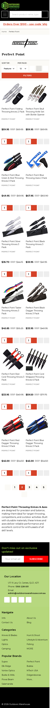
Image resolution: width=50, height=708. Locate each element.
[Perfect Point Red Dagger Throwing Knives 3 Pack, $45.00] (12, 436)
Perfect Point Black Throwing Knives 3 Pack (34, 251)
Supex (5, 677)
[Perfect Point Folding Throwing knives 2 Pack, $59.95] (12, 93)
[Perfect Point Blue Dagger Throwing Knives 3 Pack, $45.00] (36, 436)
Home (4, 32)
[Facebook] (7, 613)
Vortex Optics (8, 686)
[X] (28, 613)
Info (4, 631)
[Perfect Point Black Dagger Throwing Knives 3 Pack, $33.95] (36, 299)
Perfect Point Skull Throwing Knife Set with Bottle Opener (34, 111)
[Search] (42, 14)
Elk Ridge (6, 681)
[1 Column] (30, 68)
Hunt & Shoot (32, 648)
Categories (9, 643)
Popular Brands (12, 671)
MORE (29, 665)
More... (29, 695)
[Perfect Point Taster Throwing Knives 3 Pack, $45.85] (12, 299)
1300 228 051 (22, 600)
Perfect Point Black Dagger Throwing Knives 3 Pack (34, 316)
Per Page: (20, 63)
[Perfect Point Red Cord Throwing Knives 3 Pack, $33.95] (12, 367)
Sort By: (6, 63)
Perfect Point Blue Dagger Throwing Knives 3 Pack (34, 453)
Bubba (29, 681)
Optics (5, 657)
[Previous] (7, 501)
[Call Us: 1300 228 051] (36, 6)
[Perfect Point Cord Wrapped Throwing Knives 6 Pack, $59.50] (36, 367)
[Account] (29, 6)
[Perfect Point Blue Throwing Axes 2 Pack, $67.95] (36, 162)
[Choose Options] (10, 144)
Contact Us (7, 636)
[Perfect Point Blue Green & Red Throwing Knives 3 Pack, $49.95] (12, 162)
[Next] (23, 507)
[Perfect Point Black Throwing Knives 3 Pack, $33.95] (36, 233)
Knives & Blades (9, 648)
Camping (6, 662)
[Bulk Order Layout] (43, 68)
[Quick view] (16, 144)
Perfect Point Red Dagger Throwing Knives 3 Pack (10, 453)
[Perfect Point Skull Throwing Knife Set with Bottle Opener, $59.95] (36, 93)
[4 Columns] (37, 68)
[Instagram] (14, 613)
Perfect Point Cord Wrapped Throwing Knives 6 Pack (34, 385)
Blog (28, 636)
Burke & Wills (8, 690)
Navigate (7, 625)
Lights (5, 653)
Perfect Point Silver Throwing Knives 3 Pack (11, 251)
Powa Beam (8, 695)
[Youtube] (21, 613)
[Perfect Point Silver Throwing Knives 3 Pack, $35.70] (12, 233)
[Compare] (22, 144)
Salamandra (7, 699)
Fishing (29, 661)
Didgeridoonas (33, 690)
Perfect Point (32, 677)
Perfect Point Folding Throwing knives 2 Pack (12, 111)
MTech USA (31, 686)
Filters (26, 75)
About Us (30, 631)
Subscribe (34, 572)
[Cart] (43, 6)
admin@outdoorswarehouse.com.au (27, 606)
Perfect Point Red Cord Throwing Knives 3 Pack (12, 385)
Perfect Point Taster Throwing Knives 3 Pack (11, 316)
